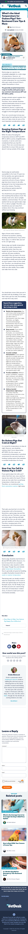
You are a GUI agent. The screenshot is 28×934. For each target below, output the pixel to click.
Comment (4, 746)
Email (3, 772)
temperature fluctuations (13, 569)
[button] (9, 646)
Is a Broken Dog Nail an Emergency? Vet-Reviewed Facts (12, 873)
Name (3, 765)
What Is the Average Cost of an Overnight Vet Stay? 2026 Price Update (14, 816)
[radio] (8, 660)
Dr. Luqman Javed (10, 57)
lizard (5, 695)
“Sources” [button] (8, 625)
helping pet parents (11, 679)
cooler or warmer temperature (11, 575)
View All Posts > (14, 701)
